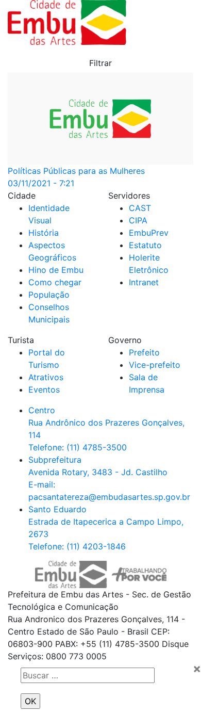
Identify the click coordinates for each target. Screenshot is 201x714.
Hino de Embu (55, 270)
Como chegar (54, 282)
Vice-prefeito (154, 365)
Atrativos (45, 377)
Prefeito (144, 352)
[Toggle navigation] (165, 22)
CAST (140, 208)
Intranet (144, 282)
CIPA (138, 220)
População (49, 294)
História (43, 233)
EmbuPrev (149, 233)
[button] (100, 63)
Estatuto (145, 245)
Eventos (44, 389)
